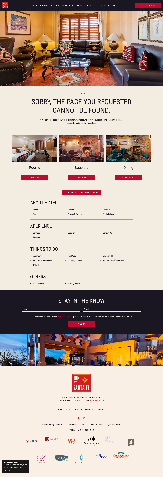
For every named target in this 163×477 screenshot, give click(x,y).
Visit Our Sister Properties (81, 430)
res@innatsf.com (97, 401)
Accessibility (38, 284)
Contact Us (107, 233)
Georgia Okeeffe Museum (113, 260)
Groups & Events (77, 5)
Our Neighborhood (75, 260)
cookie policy (18, 467)
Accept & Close (10, 471)
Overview (37, 256)
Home (35, 210)
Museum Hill (108, 256)
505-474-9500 (77, 401)
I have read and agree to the (51, 317)
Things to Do (93, 5)
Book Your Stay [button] (148, 5)
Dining (64, 5)
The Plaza (72, 256)
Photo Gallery (108, 5)
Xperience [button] (34, 5)
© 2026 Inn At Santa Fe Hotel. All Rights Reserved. (100, 424)
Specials (55, 5)
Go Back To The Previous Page (83, 192)
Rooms (45, 5)
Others (38, 277)
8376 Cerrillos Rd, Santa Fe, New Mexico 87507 (81, 397)
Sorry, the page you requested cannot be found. (81, 106)
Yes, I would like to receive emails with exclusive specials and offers (103, 317)
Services (36, 233)
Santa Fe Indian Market (42, 260)
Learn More (35, 177)
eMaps (36, 265)
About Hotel (43, 203)
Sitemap (59, 424)
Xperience (41, 226)
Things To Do (44, 249)
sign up (82, 325)
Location (71, 233)
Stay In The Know (81, 300)
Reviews (36, 237)
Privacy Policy (74, 284)
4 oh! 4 (81, 93)
